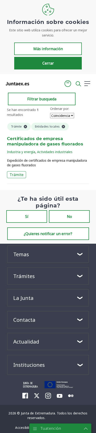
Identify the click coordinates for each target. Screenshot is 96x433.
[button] (67, 83)
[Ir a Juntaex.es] (16, 83)
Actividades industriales (54, 152)
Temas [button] (21, 254)
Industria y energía (21, 152)
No (69, 216)
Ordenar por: (59, 108)
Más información (48, 48)
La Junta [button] (23, 297)
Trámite (17, 174)
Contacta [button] (24, 319)
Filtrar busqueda (41, 99)
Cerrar (48, 63)
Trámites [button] (24, 275)
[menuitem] (25, 395)
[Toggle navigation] (35, 83)
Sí (26, 216)
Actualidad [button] (26, 341)
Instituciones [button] (29, 364)
